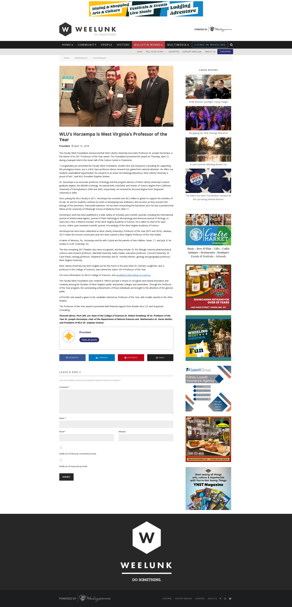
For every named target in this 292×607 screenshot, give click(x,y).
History (123, 44)
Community (87, 44)
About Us (210, 51)
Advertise (174, 51)
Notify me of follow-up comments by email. (77, 453)
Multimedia (177, 44)
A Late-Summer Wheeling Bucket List (208, 164)
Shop (140, 51)
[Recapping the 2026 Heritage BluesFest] (208, 118)
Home (66, 44)
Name (62, 418)
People (106, 44)
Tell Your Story (155, 51)
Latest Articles (208, 69)
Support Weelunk (192, 51)
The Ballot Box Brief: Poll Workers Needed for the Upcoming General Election (208, 197)
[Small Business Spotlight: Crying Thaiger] (208, 87)
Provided (64, 146)
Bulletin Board (147, 44)
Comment (64, 387)
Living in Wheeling (210, 44)
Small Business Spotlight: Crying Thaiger (208, 101)
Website (122, 431)
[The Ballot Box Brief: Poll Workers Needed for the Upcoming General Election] (208, 181)
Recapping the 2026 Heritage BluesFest (208, 133)
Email (62, 431)
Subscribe (225, 51)
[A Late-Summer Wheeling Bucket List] (208, 150)
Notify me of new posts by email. (73, 466)
